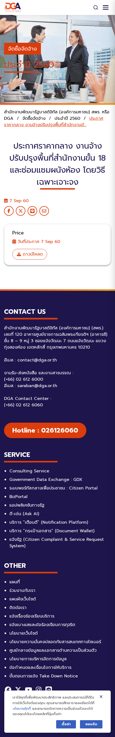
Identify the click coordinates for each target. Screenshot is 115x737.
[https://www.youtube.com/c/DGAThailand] (28, 690)
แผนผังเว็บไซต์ (22, 599)
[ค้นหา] (96, 7)
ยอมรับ (91, 724)
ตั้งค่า (66, 724)
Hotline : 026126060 (45, 430)
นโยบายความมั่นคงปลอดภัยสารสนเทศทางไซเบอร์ (55, 642)
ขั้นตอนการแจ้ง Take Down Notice (43, 676)
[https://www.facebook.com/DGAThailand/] (8, 690)
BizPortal (18, 496)
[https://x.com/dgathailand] (18, 690)
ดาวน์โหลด (32, 254)
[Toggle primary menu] (106, 7)
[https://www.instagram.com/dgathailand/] (38, 690)
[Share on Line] (32, 211)
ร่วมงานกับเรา (22, 590)
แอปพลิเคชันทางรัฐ (26, 505)
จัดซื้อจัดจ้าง (22, 49)
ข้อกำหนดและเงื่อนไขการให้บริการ (40, 667)
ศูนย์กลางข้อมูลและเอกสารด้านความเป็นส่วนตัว (53, 650)
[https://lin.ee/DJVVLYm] (49, 690)
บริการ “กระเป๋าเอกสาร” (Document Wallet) (51, 531)
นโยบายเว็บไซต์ (23, 633)
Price (18, 233)
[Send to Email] (44, 211)
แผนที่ (14, 582)
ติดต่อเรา (17, 607)
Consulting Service (29, 471)
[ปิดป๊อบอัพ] (101, 696)
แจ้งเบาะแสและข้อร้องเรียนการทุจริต (42, 625)
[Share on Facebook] (9, 211)
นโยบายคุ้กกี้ (22, 708)
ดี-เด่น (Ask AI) (24, 514)
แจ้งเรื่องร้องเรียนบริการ (31, 616)
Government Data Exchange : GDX (45, 479)
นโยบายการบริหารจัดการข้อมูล (38, 659)
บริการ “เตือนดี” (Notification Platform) (48, 522)
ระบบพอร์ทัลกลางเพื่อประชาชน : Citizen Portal (53, 488)
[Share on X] (20, 211)
